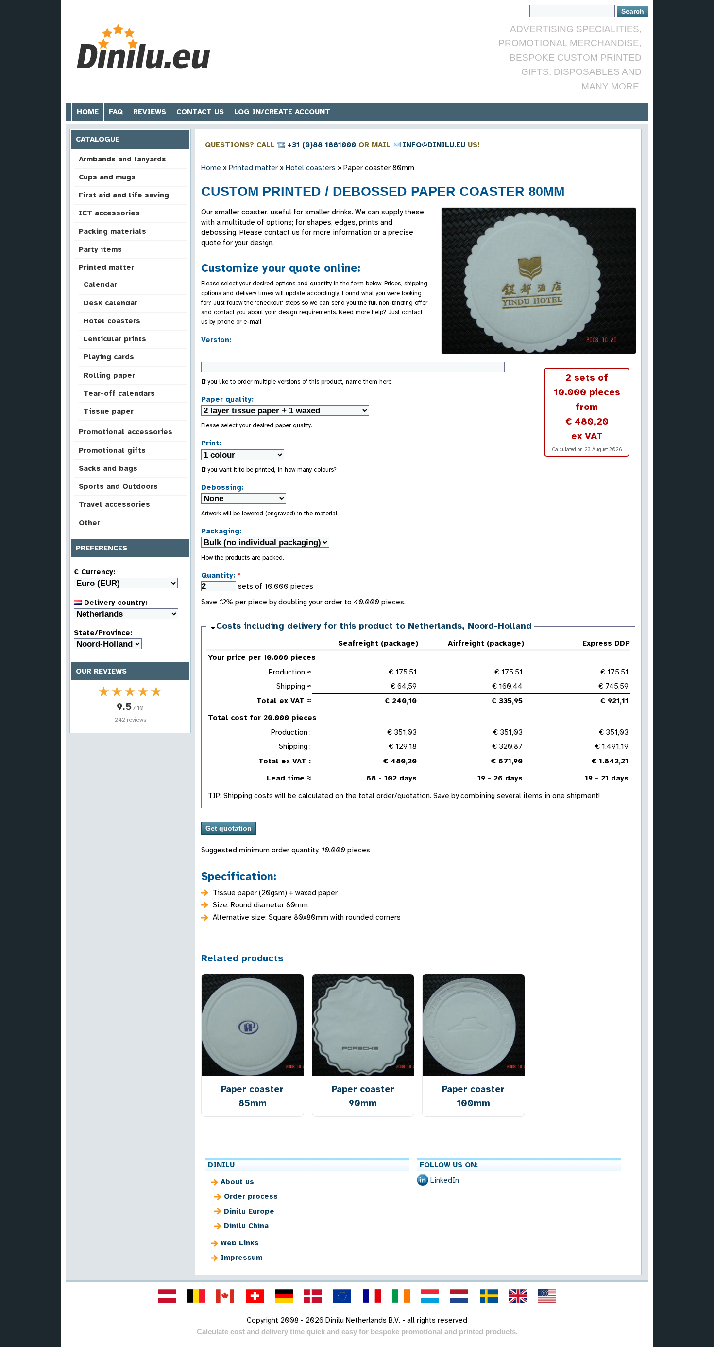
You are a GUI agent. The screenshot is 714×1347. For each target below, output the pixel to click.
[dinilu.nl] (459, 1296)
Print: (211, 443)
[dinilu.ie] (400, 1296)
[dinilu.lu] (430, 1296)
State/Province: (103, 632)
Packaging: (221, 531)
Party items (100, 249)
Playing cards (109, 357)
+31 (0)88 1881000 (321, 145)
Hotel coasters (112, 321)
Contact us (200, 111)
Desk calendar (110, 303)
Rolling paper (109, 375)
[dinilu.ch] (254, 1296)
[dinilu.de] (283, 1296)
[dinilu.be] (196, 1296)
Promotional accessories (125, 431)
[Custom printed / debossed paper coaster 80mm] (539, 281)
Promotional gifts (112, 450)
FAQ (116, 111)
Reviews (149, 111)
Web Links (240, 1243)
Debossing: (222, 487)
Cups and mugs (107, 177)
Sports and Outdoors (118, 486)
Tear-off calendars (119, 393)
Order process (251, 1196)
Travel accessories (114, 504)
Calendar (100, 284)
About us (237, 1181)
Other (89, 522)
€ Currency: (94, 571)
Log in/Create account (282, 111)
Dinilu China (246, 1226)
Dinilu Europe (249, 1211)
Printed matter (106, 267)
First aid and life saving (124, 195)
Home (88, 111)
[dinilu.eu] (342, 1296)
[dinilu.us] (547, 1296)
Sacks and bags (108, 468)
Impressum (241, 1257)
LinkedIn (444, 1180)
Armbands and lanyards (122, 159)
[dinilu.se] (488, 1296)
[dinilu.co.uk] (517, 1296)
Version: (216, 340)
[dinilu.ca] (225, 1296)
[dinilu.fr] (371, 1296)
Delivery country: (114, 602)
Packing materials (112, 231)
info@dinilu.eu (434, 145)
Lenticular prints (115, 339)
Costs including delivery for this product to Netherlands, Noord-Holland (374, 625)
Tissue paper (109, 411)
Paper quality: (227, 399)
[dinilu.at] (166, 1296)
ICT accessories (109, 213)
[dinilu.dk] (313, 1296)
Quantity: (221, 575)
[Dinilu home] (144, 46)
